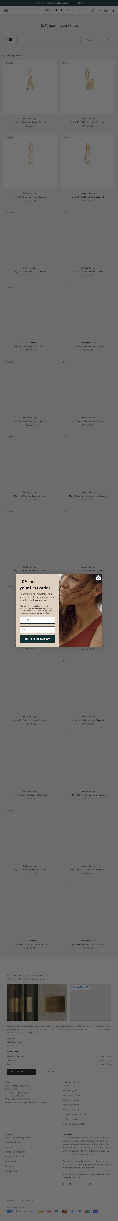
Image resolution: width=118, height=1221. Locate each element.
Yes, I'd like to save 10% (37, 639)
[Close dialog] (98, 577)
